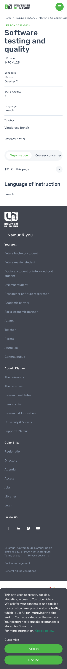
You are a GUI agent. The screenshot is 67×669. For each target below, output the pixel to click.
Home (7, 17)
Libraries (10, 496)
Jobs (7, 487)
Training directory (25, 17)
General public (14, 357)
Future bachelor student (21, 253)
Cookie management (17, 563)
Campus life (12, 404)
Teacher (10, 330)
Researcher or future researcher (26, 294)
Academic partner (16, 303)
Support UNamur (16, 431)
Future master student (19, 262)
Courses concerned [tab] (48, 155)
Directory (10, 460)
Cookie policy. (44, 631)
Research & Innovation (20, 413)
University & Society (18, 422)
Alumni (9, 321)
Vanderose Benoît (16, 128)
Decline (33, 660)
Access (9, 478)
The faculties (13, 386)
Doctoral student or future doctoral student (28, 273)
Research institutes (17, 395)
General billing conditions (20, 571)
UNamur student (16, 285)
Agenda (10, 469)
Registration (13, 451)
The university (14, 377)
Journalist (11, 348)
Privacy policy (36, 555)
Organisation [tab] (19, 155)
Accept (34, 649)
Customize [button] (11, 640)
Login (8, 505)
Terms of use (12, 555)
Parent (9, 339)
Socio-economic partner (21, 312)
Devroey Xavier (14, 139)
